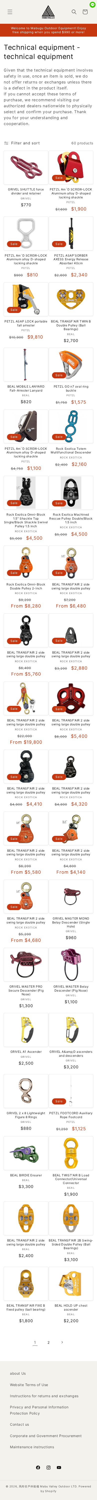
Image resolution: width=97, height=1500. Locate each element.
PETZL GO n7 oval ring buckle (71, 388)
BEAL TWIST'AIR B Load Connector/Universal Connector (71, 1179)
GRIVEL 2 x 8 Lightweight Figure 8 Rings (26, 1115)
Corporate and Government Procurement (46, 1436)
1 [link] (35, 1342)
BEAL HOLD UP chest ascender (71, 1307)
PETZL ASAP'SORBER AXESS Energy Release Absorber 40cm (71, 259)
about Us (18, 1373)
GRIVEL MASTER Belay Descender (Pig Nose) (71, 988)
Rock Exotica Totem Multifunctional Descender (71, 450)
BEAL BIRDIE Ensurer (26, 1175)
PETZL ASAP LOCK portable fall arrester (25, 323)
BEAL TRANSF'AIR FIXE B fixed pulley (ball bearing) (25, 1307)
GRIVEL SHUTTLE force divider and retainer (26, 191)
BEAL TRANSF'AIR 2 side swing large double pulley (71, 586)
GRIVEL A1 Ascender (26, 1051)
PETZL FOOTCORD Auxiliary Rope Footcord (71, 1115)
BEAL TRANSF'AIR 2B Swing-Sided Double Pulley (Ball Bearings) (71, 1244)
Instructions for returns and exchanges (44, 1396)
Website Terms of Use (29, 1385)
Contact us (19, 1424)
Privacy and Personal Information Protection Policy (39, 1410)
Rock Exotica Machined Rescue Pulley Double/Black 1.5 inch (71, 518)
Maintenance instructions (32, 1447)
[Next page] (61, 1342)
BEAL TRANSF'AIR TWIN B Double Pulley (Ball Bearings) (71, 325)
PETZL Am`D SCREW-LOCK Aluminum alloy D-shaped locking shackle (71, 193)
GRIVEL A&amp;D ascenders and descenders (70, 1053)
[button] (9, 11)
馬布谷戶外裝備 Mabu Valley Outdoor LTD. (48, 1486)
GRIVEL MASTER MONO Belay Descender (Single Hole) (71, 922)
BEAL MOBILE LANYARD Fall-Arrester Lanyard (26, 388)
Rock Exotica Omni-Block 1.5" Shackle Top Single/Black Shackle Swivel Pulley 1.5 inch (26, 520)
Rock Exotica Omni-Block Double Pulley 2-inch (26, 586)
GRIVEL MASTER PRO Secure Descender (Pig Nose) (26, 990)
